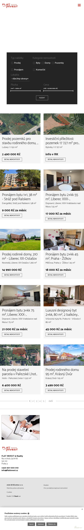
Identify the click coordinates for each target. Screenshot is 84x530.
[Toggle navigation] (79, 5)
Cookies (9, 492)
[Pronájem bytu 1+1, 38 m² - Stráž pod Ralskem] (20, 180)
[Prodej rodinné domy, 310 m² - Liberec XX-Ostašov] (20, 239)
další (51, 401)
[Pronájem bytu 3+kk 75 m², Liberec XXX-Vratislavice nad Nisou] (20, 295)
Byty (38, 63)
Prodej (17, 63)
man (17, 496)
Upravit (31, 524)
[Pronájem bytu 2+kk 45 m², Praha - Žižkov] (64, 239)
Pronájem (18, 70)
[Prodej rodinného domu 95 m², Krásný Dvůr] (64, 355)
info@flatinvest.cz (10, 470)
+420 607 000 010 (10, 468)
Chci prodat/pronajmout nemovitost (55, 488)
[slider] (10, 91)
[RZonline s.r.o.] (12, 6)
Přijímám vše (52, 524)
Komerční (40, 70)
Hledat (42, 97)
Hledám (46, 485)
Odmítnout (41, 524)
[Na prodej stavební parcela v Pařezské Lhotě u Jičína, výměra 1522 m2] (20, 355)
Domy (47, 63)
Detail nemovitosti (12, 159)
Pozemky (59, 63)
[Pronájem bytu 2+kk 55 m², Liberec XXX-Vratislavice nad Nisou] (64, 180)
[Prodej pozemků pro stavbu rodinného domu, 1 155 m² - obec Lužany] (20, 124)
